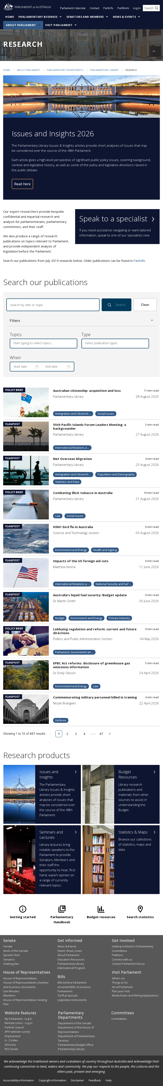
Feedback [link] (95, 1080)
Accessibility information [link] (18, 1080)
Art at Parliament (122, 987)
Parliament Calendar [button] (73, 8)
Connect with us (122, 959)
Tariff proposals (68, 995)
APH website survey (17, 1032)
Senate (7, 946)
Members (9, 995)
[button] (81, 320)
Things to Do (120, 982)
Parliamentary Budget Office (75, 1045)
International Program (71, 968)
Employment (12, 1036)
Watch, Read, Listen (70, 951)
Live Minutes (11, 991)
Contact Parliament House (128, 964)
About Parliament (21, 25)
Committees (119, 1019)
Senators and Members (85, 17)
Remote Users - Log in (18, 1023)
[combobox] (13, 343)
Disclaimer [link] (77, 1080)
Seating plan (11, 964)
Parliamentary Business (38, 17)
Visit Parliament (58, 25)
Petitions (117, 955)
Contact (94, 8)
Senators (9, 959)
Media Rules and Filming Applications (135, 995)
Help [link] (109, 1080)
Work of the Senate (15, 951)
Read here (22, 183)
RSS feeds (11, 1049)
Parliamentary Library (104, 70)
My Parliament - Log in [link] (18, 1019)
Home (9, 17)
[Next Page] (109, 733)
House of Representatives (20, 978)
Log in (137, 8)
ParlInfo (108, 8)
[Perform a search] (156, 8)
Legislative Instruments (72, 1000)
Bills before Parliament (72, 982)
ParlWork (123, 8)
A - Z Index (11, 1040)
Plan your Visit (121, 991)
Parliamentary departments (65, 70)
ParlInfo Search (14, 1027)
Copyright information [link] (52, 1080)
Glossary (10, 1044)
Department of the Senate (74, 1023)
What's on (118, 978)
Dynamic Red (11, 955)
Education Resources (71, 959)
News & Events (124, 17)
